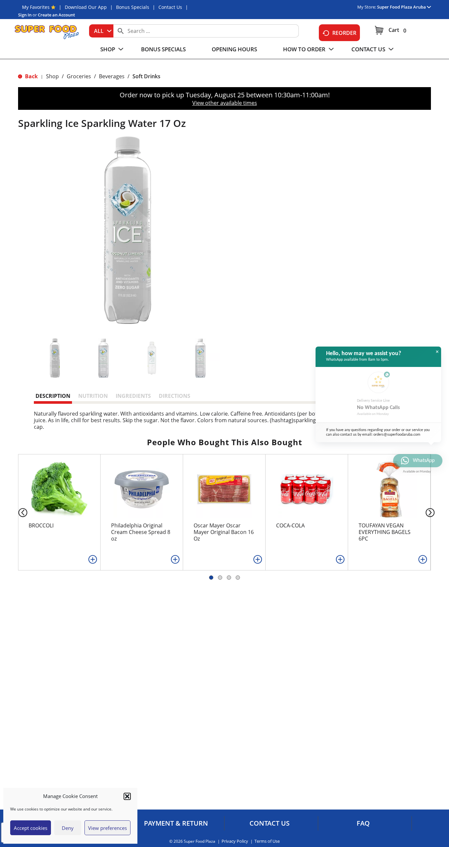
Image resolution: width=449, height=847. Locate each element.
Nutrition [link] (93, 395)
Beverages (112, 76)
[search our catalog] (120, 30)
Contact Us (170, 7)
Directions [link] (174, 395)
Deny (68, 828)
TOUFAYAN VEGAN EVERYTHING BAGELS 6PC (385, 532)
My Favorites (36, 7)
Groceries (79, 76)
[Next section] (431, 512)
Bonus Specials (132, 7)
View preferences (107, 828)
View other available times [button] (224, 103)
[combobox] (101, 30)
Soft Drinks (146, 76)
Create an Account (56, 15)
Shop (52, 76)
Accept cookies (30, 828)
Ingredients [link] (133, 395)
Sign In (25, 15)
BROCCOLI (41, 525)
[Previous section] (17, 512)
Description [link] (52, 395)
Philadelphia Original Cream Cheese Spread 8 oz (140, 532)
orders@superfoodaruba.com (396, 435)
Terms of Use (267, 841)
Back (31, 76)
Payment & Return (176, 823)
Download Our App (86, 7)
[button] (127, 796)
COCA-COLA (290, 525)
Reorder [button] (344, 32)
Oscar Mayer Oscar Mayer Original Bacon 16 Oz (224, 532)
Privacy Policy (235, 841)
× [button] (437, 352)
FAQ (363, 823)
